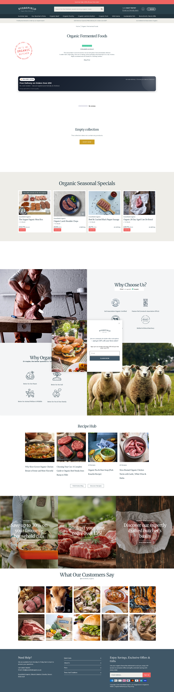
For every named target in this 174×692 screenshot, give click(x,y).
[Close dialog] (119, 323)
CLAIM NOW (104, 358)
